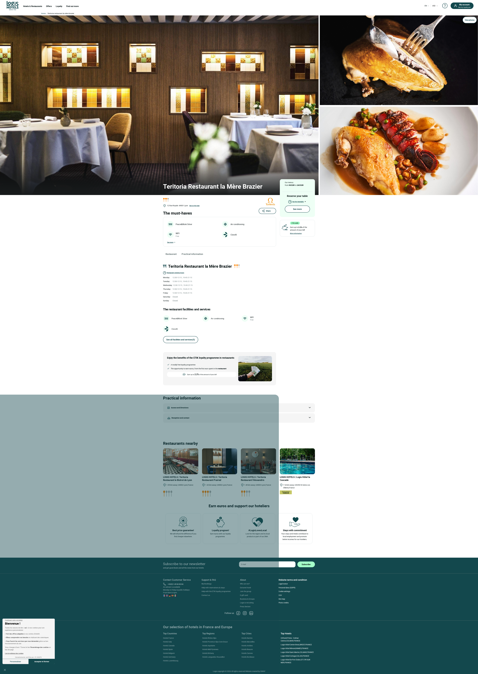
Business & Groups (247, 599)
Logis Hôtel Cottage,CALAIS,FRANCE (295, 656)
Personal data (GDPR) (286, 587)
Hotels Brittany (208, 653)
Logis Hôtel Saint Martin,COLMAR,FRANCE (297, 652)
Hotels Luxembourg (170, 660)
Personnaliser (15, 661)
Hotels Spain (168, 649)
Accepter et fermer (41, 661)
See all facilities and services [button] (180, 339)
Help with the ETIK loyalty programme (216, 591)
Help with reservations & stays (213, 587)
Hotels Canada (169, 645)
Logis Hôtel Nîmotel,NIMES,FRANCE (294, 648)
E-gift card (244, 595)
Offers (49, 6)
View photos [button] (470, 20)
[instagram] (244, 613)
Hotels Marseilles (248, 642)
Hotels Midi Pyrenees (210, 649)
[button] (5, 670)
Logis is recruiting (247, 602)
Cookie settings (284, 591)
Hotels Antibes (247, 645)
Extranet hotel (245, 587)
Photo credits (283, 602)
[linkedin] (251, 613)
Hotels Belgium (169, 653)
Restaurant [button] (171, 254)
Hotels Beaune (247, 649)
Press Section (245, 606)
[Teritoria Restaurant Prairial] (219, 461)
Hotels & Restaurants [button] (32, 6)
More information (296, 233)
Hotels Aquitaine (208, 645)
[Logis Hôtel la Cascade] (297, 461)
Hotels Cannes (247, 653)
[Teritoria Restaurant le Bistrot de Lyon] (180, 461)
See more (170, 242)
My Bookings (206, 584)
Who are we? (245, 584)
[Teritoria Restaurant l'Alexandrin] (258, 461)
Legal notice (283, 584)
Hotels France (168, 638)
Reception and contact (180, 418)
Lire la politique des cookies (14, 653)
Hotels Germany (169, 657)
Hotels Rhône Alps (209, 638)
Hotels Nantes (246, 638)
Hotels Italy (167, 642)
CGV (280, 595)
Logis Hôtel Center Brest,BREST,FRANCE (296, 644)
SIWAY (262, 671)
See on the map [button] (194, 206)
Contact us (206, 595)
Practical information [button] (192, 254)
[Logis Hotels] (12, 5)
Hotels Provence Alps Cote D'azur (215, 642)
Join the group (245, 591)
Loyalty (59, 6)
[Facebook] (238, 613)
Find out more (72, 6)
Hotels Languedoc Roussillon (213, 657)
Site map (281, 599)
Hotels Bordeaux (247, 657)
